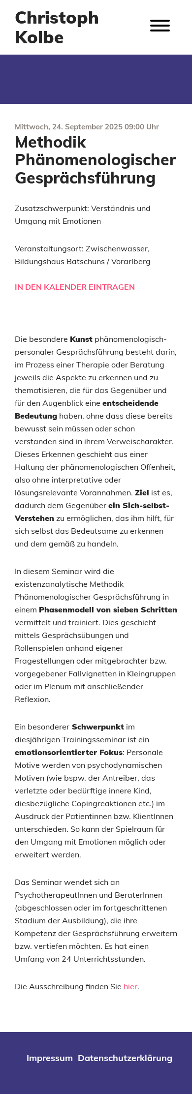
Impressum (50, 1058)
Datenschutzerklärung (125, 1058)
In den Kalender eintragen (75, 287)
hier (130, 986)
